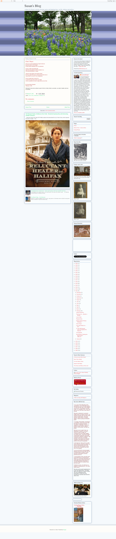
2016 (76, 281)
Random (81, 507)
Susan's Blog (33, 5)
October (78, 296)
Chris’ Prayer (79, 323)
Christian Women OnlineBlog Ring (79, 506)
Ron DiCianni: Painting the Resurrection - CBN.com (81, 335)
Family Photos (77, 129)
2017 (76, 279)
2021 (76, 272)
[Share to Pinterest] (44, 93)
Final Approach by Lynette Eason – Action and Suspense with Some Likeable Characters (48, 190)
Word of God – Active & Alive (80, 127)
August (78, 299)
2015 (76, 283)
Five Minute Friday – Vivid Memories (38, 197)
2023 (76, 268)
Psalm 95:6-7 (81, 66)
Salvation (41, 95)
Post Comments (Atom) (50, 110)
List (78, 507)
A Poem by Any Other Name (80, 357)
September (79, 297)
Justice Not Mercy (80, 312)
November (79, 294)
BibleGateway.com (83, 68)
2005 (76, 350)
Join (76, 507)
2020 (76, 274)
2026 (76, 263)
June (78, 303)
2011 (76, 290)
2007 (76, 346)
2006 (76, 348)
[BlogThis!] (40, 93)
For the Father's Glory (78, 361)
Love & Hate (78, 317)
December (79, 292)
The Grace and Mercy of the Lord (81, 365)
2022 (76, 270)
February (79, 310)
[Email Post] (37, 93)
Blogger (64, 529)
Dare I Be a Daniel (78, 359)
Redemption (36, 95)
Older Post (67, 107)
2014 (76, 285)
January (78, 338)
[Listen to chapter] (85, 66)
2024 (76, 267)
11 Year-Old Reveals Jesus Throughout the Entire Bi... (81, 329)
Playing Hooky (79, 318)
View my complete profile (79, 112)
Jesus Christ (31, 95)
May (78, 305)
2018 (76, 278)
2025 (76, 265)
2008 (76, 344)
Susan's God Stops (78, 363)
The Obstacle (79, 332)
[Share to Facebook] (43, 93)
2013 (76, 287)
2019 (76, 276)
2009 (76, 343)
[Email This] (39, 93)
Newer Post (28, 107)
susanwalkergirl (85, 74)
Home (47, 107)
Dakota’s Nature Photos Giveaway (81, 321)
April (78, 307)
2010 (76, 341)
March (78, 308)
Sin (44, 95)
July (77, 301)
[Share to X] (41, 93)
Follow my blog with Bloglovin (80, 397)
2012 (76, 289)
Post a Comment (30, 101)
